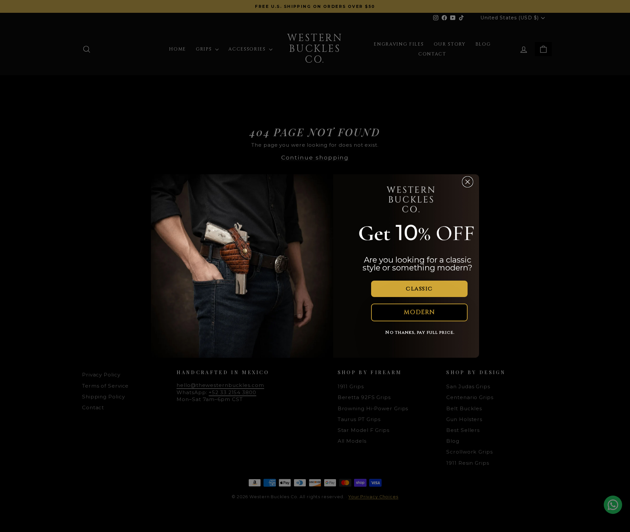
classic (419, 289)
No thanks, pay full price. (419, 332)
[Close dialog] (467, 182)
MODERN (419, 312)
